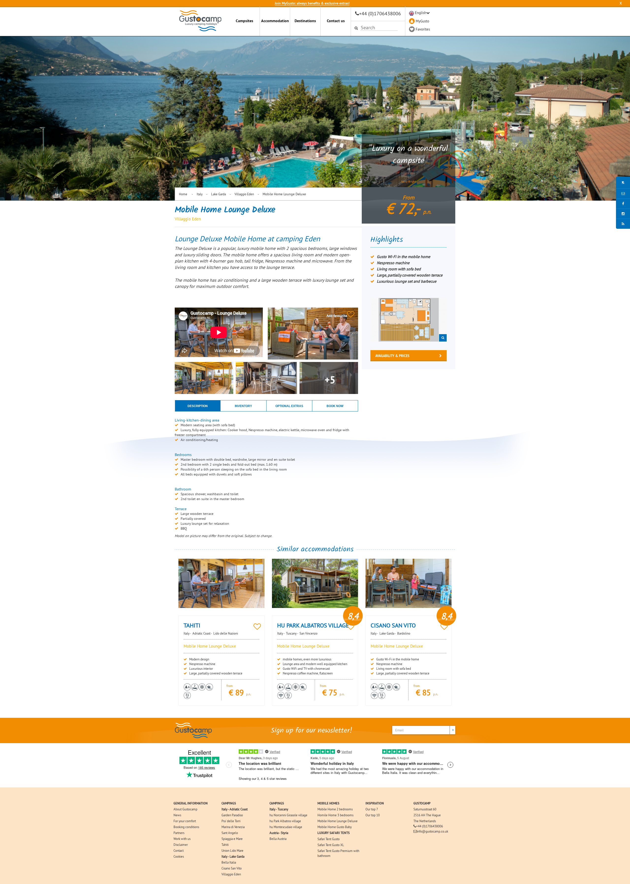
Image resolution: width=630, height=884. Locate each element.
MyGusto (422, 21)
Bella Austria (277, 839)
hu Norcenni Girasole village (288, 815)
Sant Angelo (229, 833)
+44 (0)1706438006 (380, 13)
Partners (178, 833)
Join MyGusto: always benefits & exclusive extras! (312, 3)
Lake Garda (218, 194)
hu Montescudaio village (285, 827)
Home (183, 194)
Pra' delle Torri (230, 821)
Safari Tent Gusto (328, 839)
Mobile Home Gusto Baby (334, 827)
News (177, 815)
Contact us (336, 20)
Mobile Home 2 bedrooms (335, 809)
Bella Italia (228, 862)
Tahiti (225, 845)
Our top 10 (372, 815)
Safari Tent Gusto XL (330, 845)
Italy (200, 194)
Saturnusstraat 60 (424, 809)
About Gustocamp (185, 809)
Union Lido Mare (232, 850)
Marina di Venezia (233, 827)
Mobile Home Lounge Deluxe (337, 821)
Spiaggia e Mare (232, 839)
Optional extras (289, 406)
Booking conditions (186, 827)
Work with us (181, 839)
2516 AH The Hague (427, 815)
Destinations (305, 20)
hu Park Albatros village (285, 821)
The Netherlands (424, 821)
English (420, 12)
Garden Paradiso (232, 815)
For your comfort (184, 821)
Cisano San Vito (231, 868)
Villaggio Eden (244, 194)
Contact (178, 850)
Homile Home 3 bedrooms (335, 815)
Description (198, 406)
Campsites (244, 20)
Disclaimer (180, 845)
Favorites (423, 29)
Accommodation (275, 20)
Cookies (178, 856)
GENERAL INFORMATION (190, 803)
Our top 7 (371, 809)
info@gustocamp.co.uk (432, 831)
